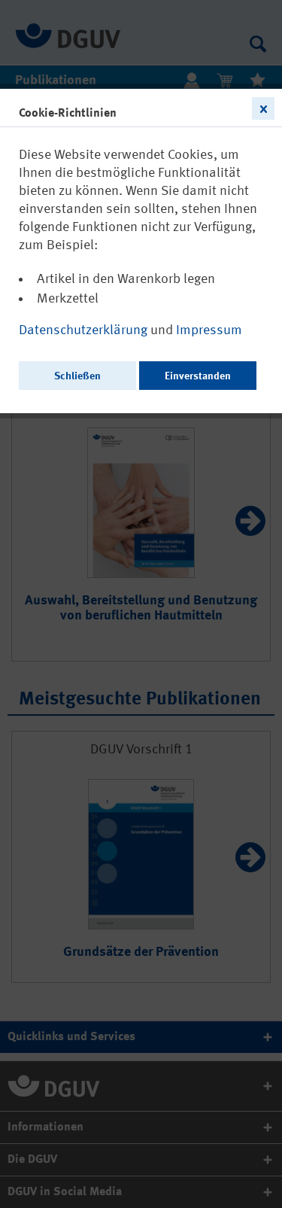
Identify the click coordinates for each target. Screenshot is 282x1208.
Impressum (209, 330)
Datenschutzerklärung (84, 330)
